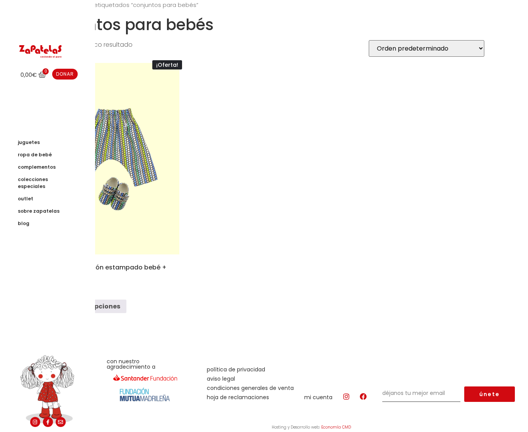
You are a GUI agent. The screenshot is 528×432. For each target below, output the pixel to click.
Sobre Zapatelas (39, 211)
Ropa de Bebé (35, 154)
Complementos (37, 167)
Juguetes (29, 142)
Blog (23, 223)
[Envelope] (61, 422)
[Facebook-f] (48, 422)
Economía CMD (336, 427)
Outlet (25, 198)
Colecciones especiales (33, 183)
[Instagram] (35, 422)
